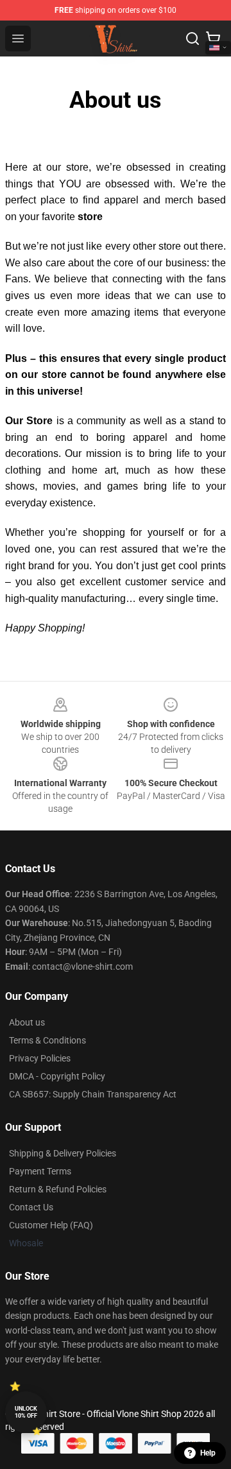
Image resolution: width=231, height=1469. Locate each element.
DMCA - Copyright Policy (57, 1076)
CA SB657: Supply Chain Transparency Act (92, 1094)
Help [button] (208, 1452)
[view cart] (213, 38)
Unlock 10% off (26, 1412)
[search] (192, 38)
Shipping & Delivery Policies (62, 1153)
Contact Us (31, 1207)
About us (27, 1022)
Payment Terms (40, 1171)
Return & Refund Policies (58, 1189)
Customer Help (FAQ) (51, 1225)
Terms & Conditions (47, 1040)
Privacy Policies (40, 1058)
